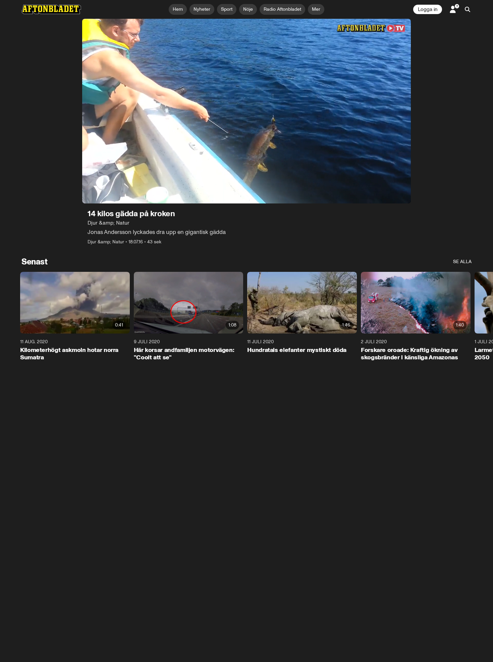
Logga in (427, 9)
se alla (462, 261)
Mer (316, 9)
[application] (246, 111)
